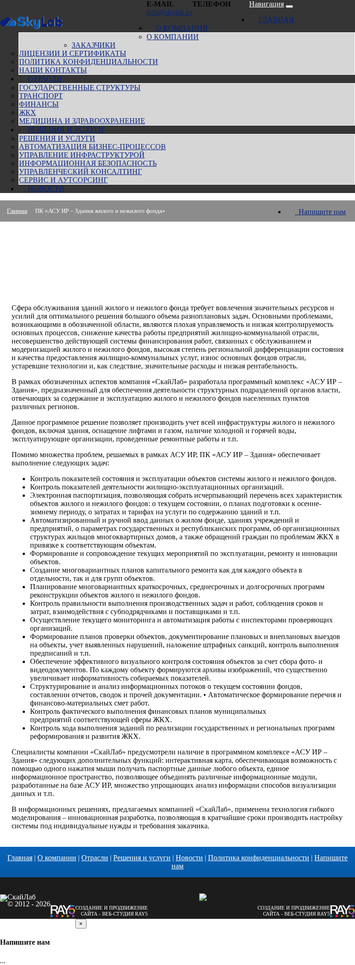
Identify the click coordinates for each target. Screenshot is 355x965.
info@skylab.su (169, 12)
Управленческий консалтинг (80, 171)
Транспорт (41, 96)
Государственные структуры (80, 87)
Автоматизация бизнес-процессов (92, 147)
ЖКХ (27, 112)
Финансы (39, 104)
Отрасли (45, 79)
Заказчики (94, 45)
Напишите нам (320, 212)
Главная (276, 20)
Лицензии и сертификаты (72, 53)
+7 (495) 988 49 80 (220, 12)
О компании (182, 28)
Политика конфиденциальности (88, 62)
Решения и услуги (66, 129)
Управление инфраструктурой (82, 155)
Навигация (266, 4)
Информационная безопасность (88, 163)
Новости (46, 189)
